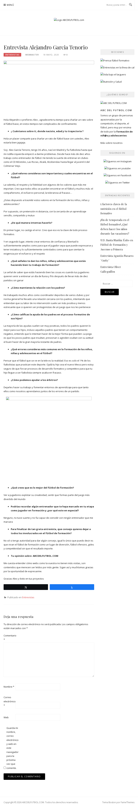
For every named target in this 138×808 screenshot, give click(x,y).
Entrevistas (12, 54)
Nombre (9, 686)
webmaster (32, 54)
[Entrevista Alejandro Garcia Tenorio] (49, 87)
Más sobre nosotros (111, 142)
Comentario (9, 637)
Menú (10, 4)
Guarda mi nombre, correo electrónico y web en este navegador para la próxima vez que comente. (12, 748)
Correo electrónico (9, 701)
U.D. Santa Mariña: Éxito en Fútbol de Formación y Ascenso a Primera (116, 244)
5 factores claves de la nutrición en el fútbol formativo (113, 208)
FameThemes (127, 802)
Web (6, 717)
